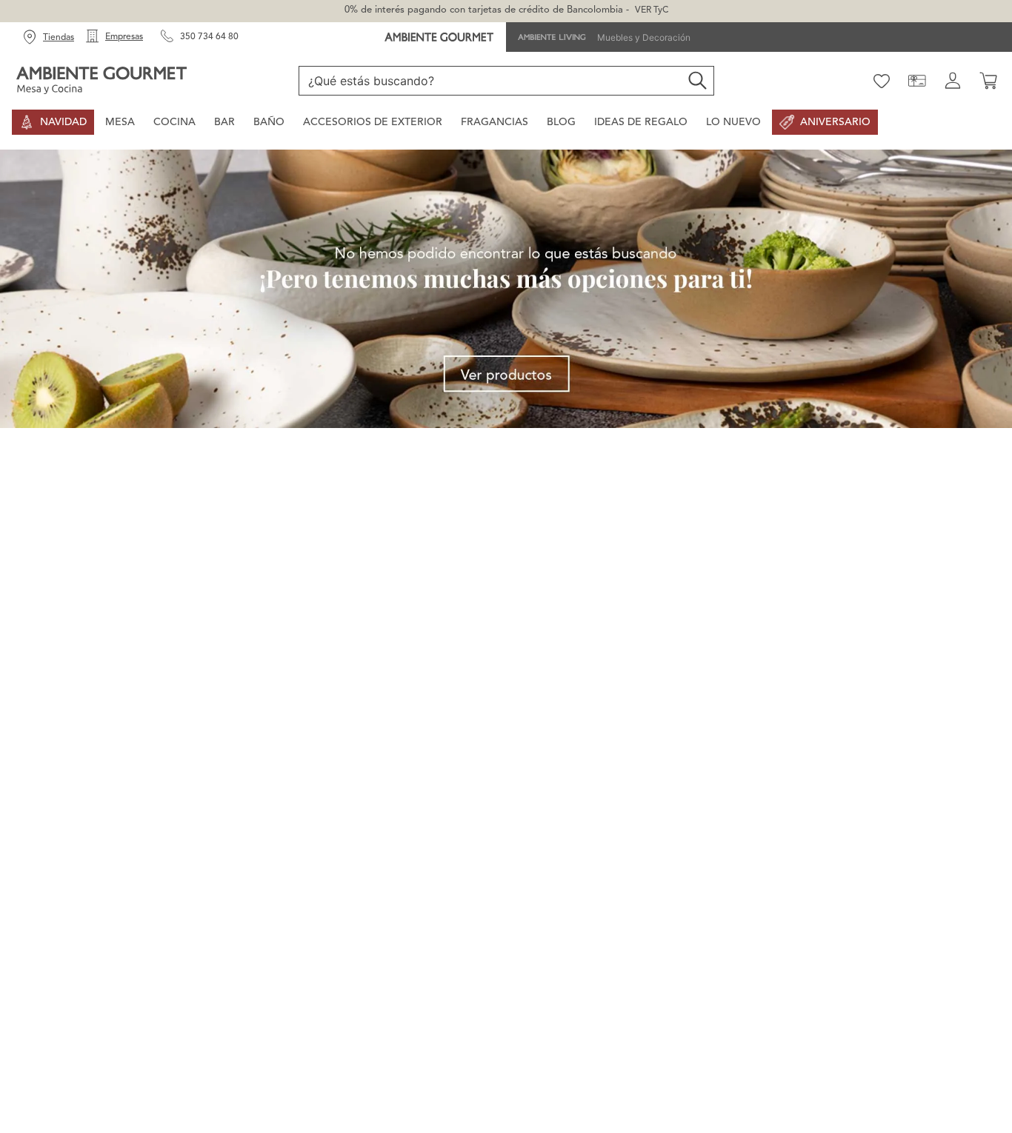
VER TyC (651, 10)
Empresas (124, 37)
